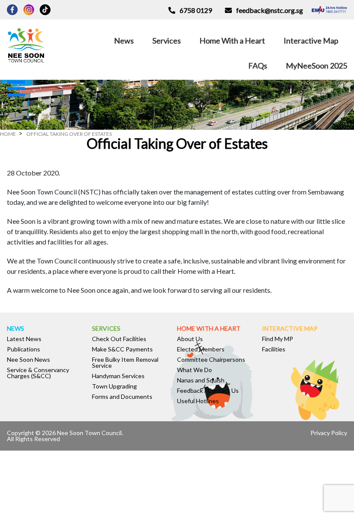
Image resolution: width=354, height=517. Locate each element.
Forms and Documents (122, 397)
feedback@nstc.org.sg (269, 10)
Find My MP (277, 339)
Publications (23, 349)
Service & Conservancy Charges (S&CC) (38, 373)
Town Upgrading (114, 386)
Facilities (273, 349)
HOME (8, 134)
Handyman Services (118, 376)
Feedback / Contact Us (208, 391)
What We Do (194, 370)
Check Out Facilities (119, 339)
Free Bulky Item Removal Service (125, 363)
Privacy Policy (328, 432)
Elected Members (200, 349)
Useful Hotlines (198, 401)
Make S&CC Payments (122, 349)
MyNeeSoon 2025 (316, 65)
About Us (190, 339)
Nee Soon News (28, 360)
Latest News (24, 339)
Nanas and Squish (200, 380)
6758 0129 (196, 10)
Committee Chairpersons (211, 360)
